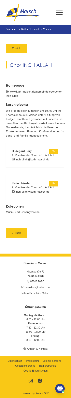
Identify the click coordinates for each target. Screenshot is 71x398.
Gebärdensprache (25, 365)
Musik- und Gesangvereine (23, 212)
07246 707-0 (37, 281)
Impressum (32, 361)
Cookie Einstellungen (35, 370)
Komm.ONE (42, 393)
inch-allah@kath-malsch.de (33, 159)
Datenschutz (15, 361)
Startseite (11, 29)
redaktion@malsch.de (37, 287)
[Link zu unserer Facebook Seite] (40, 381)
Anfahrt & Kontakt (37, 348)
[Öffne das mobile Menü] (59, 12)
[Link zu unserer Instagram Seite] (31, 381)
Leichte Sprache (52, 361)
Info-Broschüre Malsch (37, 293)
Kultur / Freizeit (30, 29)
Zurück (16, 48)
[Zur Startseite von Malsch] (23, 12)
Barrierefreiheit (47, 365)
